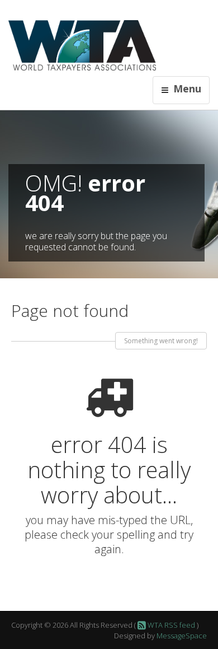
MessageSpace (182, 636)
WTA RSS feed (170, 625)
